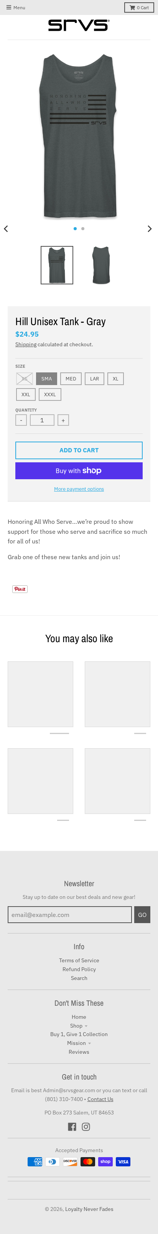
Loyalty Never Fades (89, 1209)
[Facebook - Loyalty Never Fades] (72, 1126)
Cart (143, 7)
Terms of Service (79, 960)
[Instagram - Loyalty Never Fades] (86, 1126)
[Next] (149, 228)
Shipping (25, 344)
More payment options (79, 489)
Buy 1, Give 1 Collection (79, 1034)
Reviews (79, 1051)
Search (79, 978)
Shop (76, 1025)
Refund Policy (79, 969)
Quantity (26, 410)
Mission (76, 1043)
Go (142, 914)
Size (20, 366)
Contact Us (100, 1099)
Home (79, 1016)
